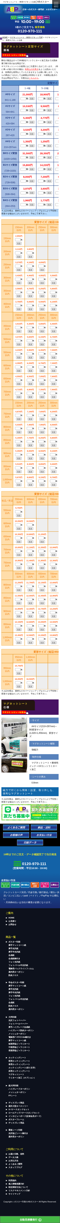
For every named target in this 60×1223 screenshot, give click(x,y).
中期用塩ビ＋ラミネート (19, 1047)
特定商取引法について (18, 1187)
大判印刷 (12, 1017)
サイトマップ (14, 1194)
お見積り (12, 921)
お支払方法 (13, 1160)
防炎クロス (13, 975)
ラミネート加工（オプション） (22, 1078)
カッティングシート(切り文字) (22, 1068)
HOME (5, 37)
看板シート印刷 (15, 1130)
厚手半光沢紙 (14, 952)
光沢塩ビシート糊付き (18, 1133)
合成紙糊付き (14, 958)
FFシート (13, 1095)
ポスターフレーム (16, 1119)
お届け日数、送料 (16, 1154)
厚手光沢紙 (13, 948)
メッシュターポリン (17, 1034)
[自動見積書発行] (30, 1219)
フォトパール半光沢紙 (18, 965)
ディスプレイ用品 (16, 1123)
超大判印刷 (13, 1085)
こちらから (34, 78)
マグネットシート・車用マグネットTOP (26, 37)
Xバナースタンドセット (19, 1109)
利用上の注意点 (32, 69)
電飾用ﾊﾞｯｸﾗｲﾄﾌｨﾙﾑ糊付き (20, 1037)
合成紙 (11, 955)
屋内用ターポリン (16, 972)
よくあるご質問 (15, 1164)
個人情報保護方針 (16, 1184)
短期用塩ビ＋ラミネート (19, 1044)
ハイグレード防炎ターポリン (21, 1030)
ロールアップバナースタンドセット (24, 1113)
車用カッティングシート (19, 1064)
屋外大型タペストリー (18, 1106)
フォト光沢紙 (14, 962)
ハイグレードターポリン (19, 1089)
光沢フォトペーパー (17, 1020)
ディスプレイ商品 (16, 1103)
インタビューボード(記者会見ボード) (25, 1116)
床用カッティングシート (19, 1071)
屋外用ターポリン (16, 1136)
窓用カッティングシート (19, 1061)
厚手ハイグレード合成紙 (19, 1027)
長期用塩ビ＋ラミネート (19, 1050)
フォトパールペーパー (18, 1024)
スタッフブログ (15, 1167)
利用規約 (12, 1180)
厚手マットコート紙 (17, 945)
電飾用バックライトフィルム (21, 968)
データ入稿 (13, 1157)
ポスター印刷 (14, 942)
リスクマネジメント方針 (19, 1190)
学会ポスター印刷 (16, 982)
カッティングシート (17, 1057)
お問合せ (12, 924)
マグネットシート (16, 1074)
